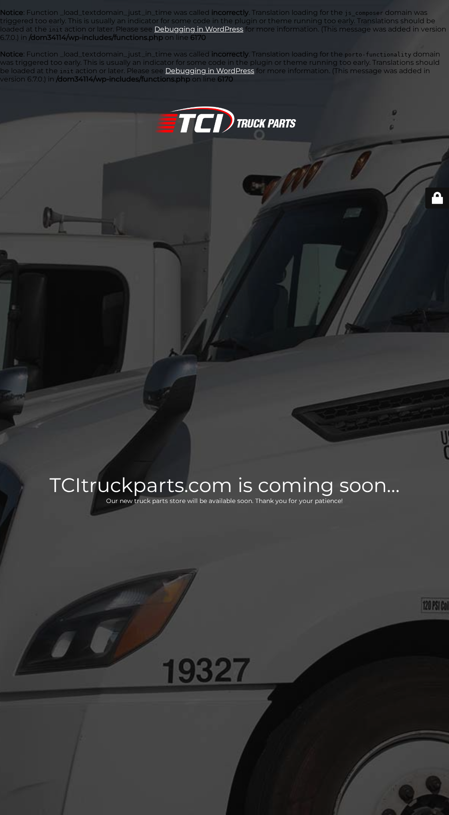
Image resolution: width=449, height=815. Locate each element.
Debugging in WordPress (198, 29)
